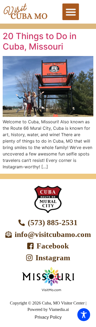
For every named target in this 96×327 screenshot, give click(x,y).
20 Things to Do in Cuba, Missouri (40, 41)
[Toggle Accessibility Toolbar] (84, 315)
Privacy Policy (48, 317)
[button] (70, 11)
